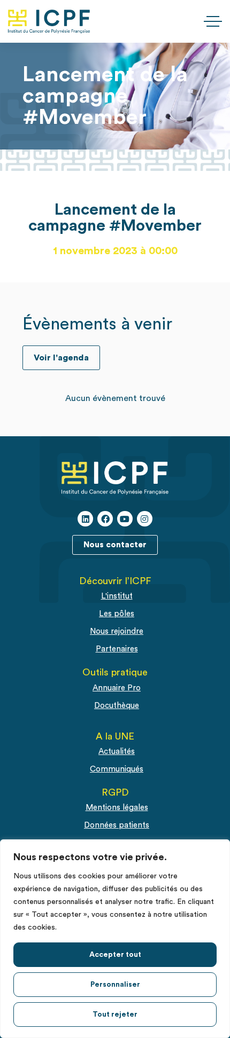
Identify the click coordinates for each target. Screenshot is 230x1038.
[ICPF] (49, 22)
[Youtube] (125, 518)
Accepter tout (115, 954)
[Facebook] (105, 518)
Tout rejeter (115, 1014)
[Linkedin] (85, 518)
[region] (115, 938)
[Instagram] (144, 518)
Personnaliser (115, 984)
